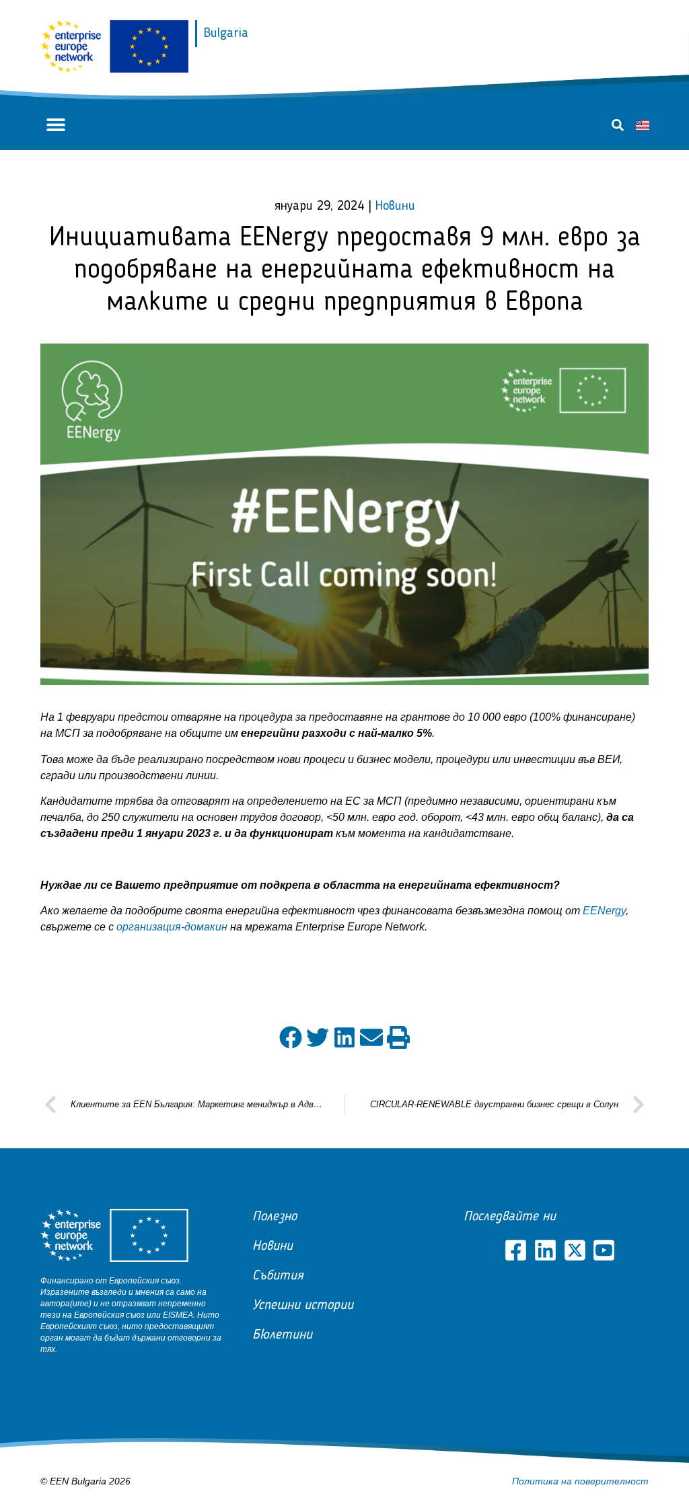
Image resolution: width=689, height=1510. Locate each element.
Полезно (274, 1217)
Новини (395, 206)
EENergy (604, 910)
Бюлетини (282, 1335)
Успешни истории (302, 1305)
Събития (277, 1276)
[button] (55, 125)
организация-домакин (171, 926)
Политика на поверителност (580, 1481)
